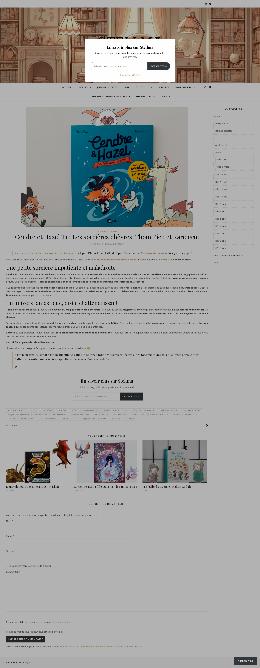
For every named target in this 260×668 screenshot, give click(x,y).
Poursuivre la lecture (130, 74)
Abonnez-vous (159, 66)
